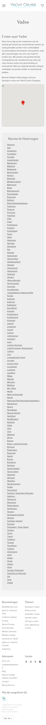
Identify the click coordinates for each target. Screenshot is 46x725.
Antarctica (6, 649)
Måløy (10, 376)
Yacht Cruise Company (23, 5)
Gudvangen (12, 255)
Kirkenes (11, 301)
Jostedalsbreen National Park (20, 292)
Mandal (10, 379)
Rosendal (11, 453)
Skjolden (11, 480)
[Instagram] (30, 661)
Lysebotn (11, 369)
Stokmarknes (13, 505)
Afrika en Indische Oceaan (10, 644)
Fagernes (11, 206)
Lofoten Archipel (14, 345)
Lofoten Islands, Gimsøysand (20, 348)
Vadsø (10, 558)
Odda (9, 425)
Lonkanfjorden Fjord (16, 357)
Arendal (10, 157)
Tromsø (10, 542)
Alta (9, 147)
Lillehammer (12, 335)
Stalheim (11, 496)
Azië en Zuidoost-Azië (9, 612)
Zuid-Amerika (8, 627)
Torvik (9, 533)
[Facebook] (26, 661)
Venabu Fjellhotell (15, 570)
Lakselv (10, 323)
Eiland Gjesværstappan (17, 203)
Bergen (10, 175)
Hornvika (11, 286)
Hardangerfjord (13, 261)
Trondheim (12, 545)
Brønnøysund (13, 190)
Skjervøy (11, 477)
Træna (10, 536)
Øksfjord (11, 434)
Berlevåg (11, 178)
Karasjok (11, 298)
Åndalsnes (11, 150)
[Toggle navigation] (4, 6)
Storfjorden (12, 508)
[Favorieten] (42, 5)
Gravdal (10, 252)
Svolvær (10, 524)
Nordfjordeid (12, 419)
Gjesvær (11, 243)
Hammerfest (12, 258)
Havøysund (12, 271)
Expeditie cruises (32, 614)
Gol (8, 249)
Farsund (10, 209)
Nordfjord (11, 416)
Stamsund (11, 499)
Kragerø (10, 311)
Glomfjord (11, 246)
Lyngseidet (12, 366)
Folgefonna (12, 224)
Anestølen (11, 153)
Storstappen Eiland (15, 514)
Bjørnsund (11, 184)
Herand (10, 277)
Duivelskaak (12, 194)
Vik (8, 576)
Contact (5, 681)
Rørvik (10, 456)
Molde (10, 391)
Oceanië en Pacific (10, 638)
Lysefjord (11, 372)
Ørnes (10, 437)
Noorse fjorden (13, 413)
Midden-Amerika (9, 631)
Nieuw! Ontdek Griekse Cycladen (9, 676)
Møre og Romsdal (15, 394)
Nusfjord (11, 422)
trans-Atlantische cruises (32, 626)
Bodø (9, 187)
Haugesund (12, 268)
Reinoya (10, 446)
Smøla (10, 487)
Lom (9, 354)
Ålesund (11, 144)
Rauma (10, 440)
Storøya (10, 511)
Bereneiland (12, 172)
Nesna (10, 406)
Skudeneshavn (13, 483)
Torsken (10, 530)
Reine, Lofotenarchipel (17, 443)
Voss (9, 579)
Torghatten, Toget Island (17, 527)
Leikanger (11, 326)
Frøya (9, 234)
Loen (9, 342)
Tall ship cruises (31, 621)
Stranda (10, 517)
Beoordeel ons (8, 685)
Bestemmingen (10, 602)
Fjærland (11, 215)
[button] (23, 103)
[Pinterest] (39, 661)
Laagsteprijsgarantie (10, 666)
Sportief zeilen (31, 617)
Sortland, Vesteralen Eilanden (20, 493)
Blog (4, 671)
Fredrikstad (12, 231)
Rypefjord (11, 462)
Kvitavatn (11, 320)
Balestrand (12, 163)
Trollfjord (11, 539)
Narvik (10, 397)
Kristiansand (12, 314)
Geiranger (11, 240)
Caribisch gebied (9, 617)
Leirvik (10, 329)
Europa (5, 620)
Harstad (10, 264)
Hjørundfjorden (14, 280)
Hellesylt (11, 274)
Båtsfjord (11, 166)
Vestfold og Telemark (16, 573)
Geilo (9, 237)
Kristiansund (12, 317)
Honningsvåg (13, 283)
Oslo (9, 428)
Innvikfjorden (13, 289)
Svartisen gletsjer (14, 520)
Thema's (29, 602)
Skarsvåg (11, 474)
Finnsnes (11, 212)
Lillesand (11, 339)
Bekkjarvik (11, 169)
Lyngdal (10, 360)
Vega (9, 567)
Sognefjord (12, 490)
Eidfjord (10, 200)
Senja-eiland (12, 471)
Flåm (9, 218)
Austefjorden (13, 160)
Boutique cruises (32, 606)
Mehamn (11, 382)
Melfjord (10, 385)
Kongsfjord (12, 308)
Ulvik (9, 554)
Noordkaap (12, 409)
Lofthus (10, 351)
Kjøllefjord (11, 305)
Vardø (9, 561)
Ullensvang (12, 551)
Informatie (7, 656)
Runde (10, 459)
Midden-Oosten (9, 635)
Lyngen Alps (12, 363)
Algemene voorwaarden (10, 707)
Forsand (10, 227)
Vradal (10, 582)
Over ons (6, 660)
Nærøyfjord (12, 403)
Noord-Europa (8, 624)
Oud (9, 431)
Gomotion (14, 712)
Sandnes (11, 465)
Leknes (10, 332)
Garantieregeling (7, 709)
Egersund (11, 197)
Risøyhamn (12, 450)
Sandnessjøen (13, 468)
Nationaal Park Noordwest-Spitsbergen (24, 400)
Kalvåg (10, 295)
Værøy (10, 564)
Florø (9, 221)
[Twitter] (35, 661)
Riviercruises (30, 610)
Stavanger (11, 502)
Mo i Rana (11, 388)
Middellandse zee (9, 606)
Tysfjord (10, 548)
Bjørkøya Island (14, 181)
